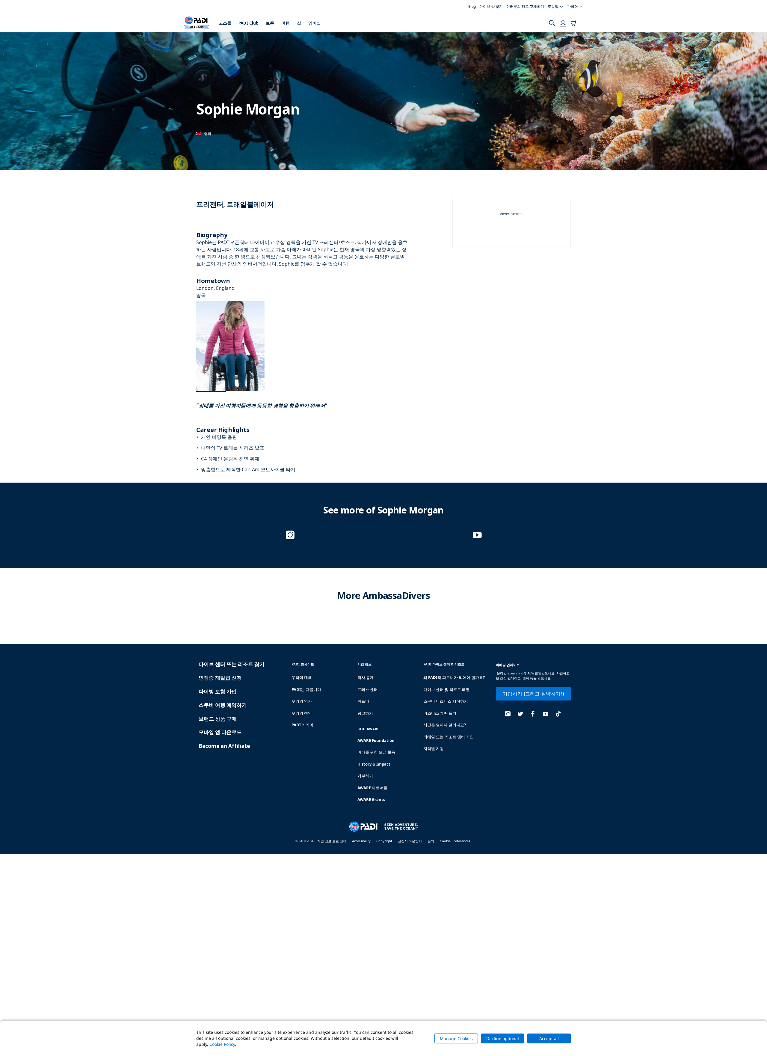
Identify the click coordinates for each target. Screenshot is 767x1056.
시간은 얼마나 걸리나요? (444, 724)
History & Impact (373, 764)
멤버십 (314, 23)
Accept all (549, 1038)
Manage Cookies (456, 1038)
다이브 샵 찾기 (491, 6)
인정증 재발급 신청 (220, 677)
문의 (431, 841)
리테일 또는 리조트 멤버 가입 (448, 736)
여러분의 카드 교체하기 (525, 6)
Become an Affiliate (224, 745)
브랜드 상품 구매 (218, 718)
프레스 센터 (367, 689)
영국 (207, 133)
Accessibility (361, 841)
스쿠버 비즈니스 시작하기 (445, 701)
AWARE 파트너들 (372, 787)
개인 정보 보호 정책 (331, 841)
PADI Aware (368, 729)
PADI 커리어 (302, 724)
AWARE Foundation (376, 740)
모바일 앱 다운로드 (220, 732)
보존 (270, 23)
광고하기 (365, 713)
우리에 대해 (302, 677)
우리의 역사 (302, 701)
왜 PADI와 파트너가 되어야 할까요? (454, 677)
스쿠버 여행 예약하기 (223, 704)
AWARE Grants (371, 799)
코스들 (225, 23)
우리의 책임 (302, 713)
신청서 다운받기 (410, 841)
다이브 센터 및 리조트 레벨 (446, 689)
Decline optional (502, 1038)
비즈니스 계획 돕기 (439, 713)
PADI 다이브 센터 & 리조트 (443, 664)
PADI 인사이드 (303, 664)
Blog (472, 6)
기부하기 (365, 775)
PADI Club (248, 23)
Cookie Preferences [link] (455, 841)
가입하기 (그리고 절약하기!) (533, 693)
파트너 (363, 701)
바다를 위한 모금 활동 (376, 752)
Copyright (384, 841)
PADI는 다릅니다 (306, 689)
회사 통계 (365, 677)
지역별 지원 (433, 748)
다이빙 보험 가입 (218, 691)
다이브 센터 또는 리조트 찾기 (232, 664)
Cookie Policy (222, 1044)
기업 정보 (364, 664)
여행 (285, 23)
